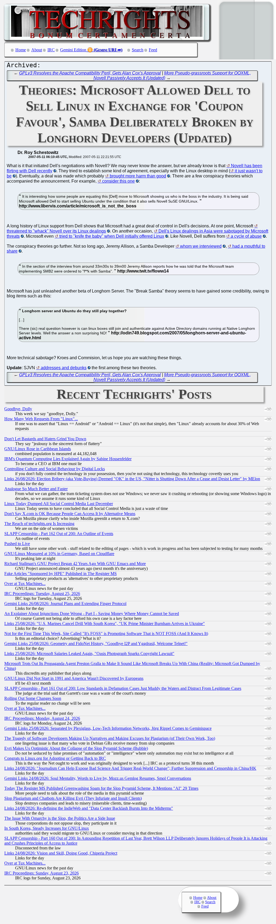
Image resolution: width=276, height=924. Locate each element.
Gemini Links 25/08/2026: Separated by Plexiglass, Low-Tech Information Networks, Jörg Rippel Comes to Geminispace (108, 728)
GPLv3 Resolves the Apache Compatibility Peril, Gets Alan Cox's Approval (90, 73)
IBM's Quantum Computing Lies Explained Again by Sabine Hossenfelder (68, 458)
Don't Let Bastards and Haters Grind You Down (45, 438)
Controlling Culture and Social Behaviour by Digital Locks (54, 468)
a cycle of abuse (246, 236)
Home (20, 50)
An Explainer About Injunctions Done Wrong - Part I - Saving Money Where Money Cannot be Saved (91, 613)
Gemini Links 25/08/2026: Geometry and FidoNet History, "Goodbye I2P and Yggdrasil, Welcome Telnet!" (96, 643)
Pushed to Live (17, 543)
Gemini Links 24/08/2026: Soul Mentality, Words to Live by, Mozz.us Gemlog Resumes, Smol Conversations (97, 778)
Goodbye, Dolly (18, 408)
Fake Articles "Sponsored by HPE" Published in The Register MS (60, 573)
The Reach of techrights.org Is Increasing (39, 523)
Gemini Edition (73, 50)
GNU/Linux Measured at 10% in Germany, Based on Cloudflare (59, 553)
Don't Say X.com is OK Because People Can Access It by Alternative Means (69, 513)
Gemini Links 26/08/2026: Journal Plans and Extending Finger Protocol (65, 603)
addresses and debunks (64, 367)
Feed (153, 50)
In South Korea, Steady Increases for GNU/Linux (46, 828)
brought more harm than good (138, 176)
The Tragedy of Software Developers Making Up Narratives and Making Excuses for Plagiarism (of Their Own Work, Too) (109, 738)
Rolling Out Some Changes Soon (32, 698)
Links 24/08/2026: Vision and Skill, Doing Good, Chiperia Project (60, 853)
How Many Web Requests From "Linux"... (41, 418)
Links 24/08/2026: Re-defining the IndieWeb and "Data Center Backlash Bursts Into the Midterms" (88, 808)
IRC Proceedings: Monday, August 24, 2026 (42, 718)
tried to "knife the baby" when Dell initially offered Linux (111, 236)
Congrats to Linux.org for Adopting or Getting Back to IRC (55, 758)
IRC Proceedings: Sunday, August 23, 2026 (41, 873)
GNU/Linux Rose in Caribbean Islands (37, 448)
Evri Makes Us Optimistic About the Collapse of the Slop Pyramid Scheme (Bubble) (76, 748)
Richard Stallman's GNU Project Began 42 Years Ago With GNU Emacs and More (75, 563)
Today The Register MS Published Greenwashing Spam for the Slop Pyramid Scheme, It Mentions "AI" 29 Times (101, 788)
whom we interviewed (201, 246)
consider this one (118, 181)
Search (137, 50)
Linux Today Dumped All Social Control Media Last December (58, 503)
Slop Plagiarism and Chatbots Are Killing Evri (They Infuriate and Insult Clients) (73, 798)
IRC (51, 50)
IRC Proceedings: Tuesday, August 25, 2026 (42, 593)
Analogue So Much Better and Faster (36, 488)
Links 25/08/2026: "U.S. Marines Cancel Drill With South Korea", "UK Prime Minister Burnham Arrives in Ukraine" (104, 623)
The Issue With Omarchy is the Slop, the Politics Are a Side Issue (59, 818)
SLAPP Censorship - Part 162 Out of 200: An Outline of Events (58, 533)
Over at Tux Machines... (25, 583)
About (36, 50)
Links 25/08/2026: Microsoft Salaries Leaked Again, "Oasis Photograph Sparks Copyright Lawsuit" (89, 653)
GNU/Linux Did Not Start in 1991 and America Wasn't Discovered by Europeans (73, 678)
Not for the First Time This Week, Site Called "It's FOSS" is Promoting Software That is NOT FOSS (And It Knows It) (106, 633)
